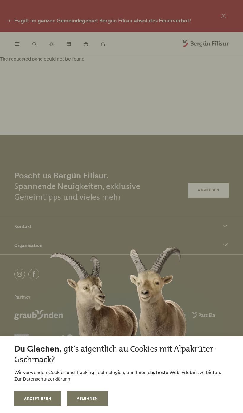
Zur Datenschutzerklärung (42, 379)
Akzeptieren (37, 398)
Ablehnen (87, 398)
